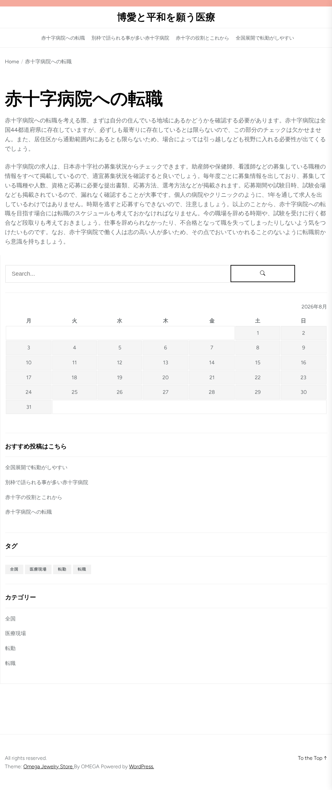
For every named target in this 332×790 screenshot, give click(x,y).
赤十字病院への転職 (63, 38)
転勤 (62, 569)
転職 (82, 569)
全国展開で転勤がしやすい (265, 38)
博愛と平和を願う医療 (166, 17)
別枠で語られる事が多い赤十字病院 (130, 38)
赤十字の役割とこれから (202, 38)
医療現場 (38, 569)
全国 (14, 569)
